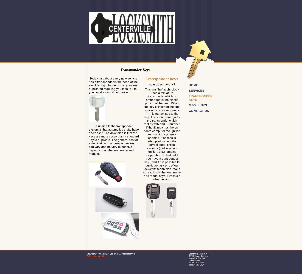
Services (196, 90)
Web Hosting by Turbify (96, 256)
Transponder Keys (201, 97)
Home (193, 85)
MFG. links (198, 105)
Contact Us (199, 110)
